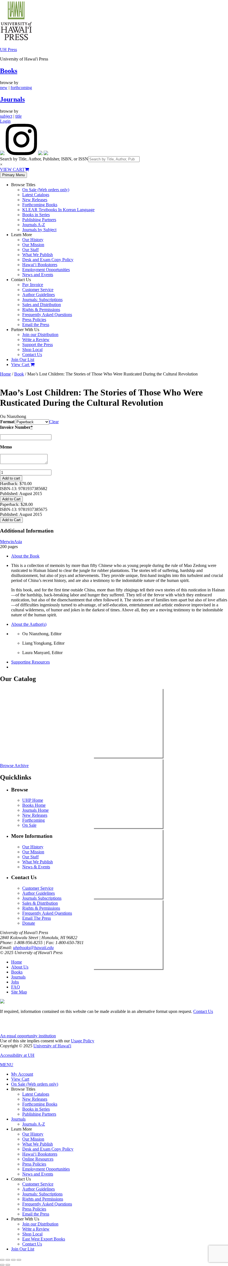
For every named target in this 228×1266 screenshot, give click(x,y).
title (18, 116)
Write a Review (35, 339)
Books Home (34, 805)
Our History (32, 239)
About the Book (25, 556)
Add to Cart (11, 499)
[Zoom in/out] (2, 1260)
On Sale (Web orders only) (45, 189)
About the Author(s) (28, 624)
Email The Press (36, 918)
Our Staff (30, 249)
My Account (22, 1074)
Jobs (15, 982)
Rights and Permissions (42, 1199)
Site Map (19, 992)
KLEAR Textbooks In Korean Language (58, 209)
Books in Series (36, 214)
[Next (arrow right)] (8, 1265)
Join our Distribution (40, 334)
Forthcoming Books (39, 204)
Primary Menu (13, 175)
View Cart (20, 364)
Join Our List (22, 359)
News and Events (37, 274)
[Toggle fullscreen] (8, 1260)
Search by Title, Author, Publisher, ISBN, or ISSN (44, 159)
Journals (12, 99)
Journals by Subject (39, 229)
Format (7, 421)
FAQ (15, 987)
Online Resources (37, 1159)
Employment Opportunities (46, 269)
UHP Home (32, 800)
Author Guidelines (38, 294)
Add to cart (11, 478)
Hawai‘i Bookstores (39, 264)
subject (6, 116)
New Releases (34, 199)
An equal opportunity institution (28, 1035)
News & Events (36, 866)
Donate (28, 923)
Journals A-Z (33, 224)
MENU (6, 1064)
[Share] (13, 1260)
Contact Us (32, 354)
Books (8, 70)
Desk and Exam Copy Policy (47, 259)
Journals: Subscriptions (42, 299)
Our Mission (33, 244)
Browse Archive (14, 765)
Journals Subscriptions (41, 898)
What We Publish (37, 254)
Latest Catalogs (35, 194)
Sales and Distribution (41, 304)
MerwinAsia (11, 541)
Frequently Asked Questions (47, 314)
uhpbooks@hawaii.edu (33, 947)
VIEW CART (12, 169)
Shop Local (32, 349)
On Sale (29, 825)
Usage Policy (82, 1040)
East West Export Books (43, 1239)
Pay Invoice (32, 284)
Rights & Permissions (41, 309)
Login (5, 121)
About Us (19, 967)
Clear (54, 421)
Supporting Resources (30, 662)
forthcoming (21, 87)
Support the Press (37, 344)
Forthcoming (33, 820)
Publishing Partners (39, 219)
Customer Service (37, 289)
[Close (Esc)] (19, 1260)
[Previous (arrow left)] (2, 1265)
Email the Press (35, 324)
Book (19, 374)
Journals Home (35, 810)
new (4, 87)
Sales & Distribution (40, 903)
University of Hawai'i (52, 1045)
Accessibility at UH (17, 1055)
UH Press (8, 49)
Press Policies (34, 319)
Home (5, 374)
